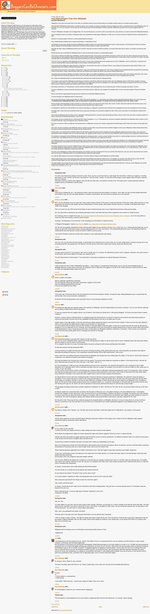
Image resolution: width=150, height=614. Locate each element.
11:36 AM (57, 535)
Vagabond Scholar (8, 133)
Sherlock (57, 304)
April (5, 91)
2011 (4, 97)
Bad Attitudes (4, 247)
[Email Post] (70, 165)
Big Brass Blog (4, 266)
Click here (3, 112)
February (6, 94)
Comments (6, 60)
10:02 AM (57, 237)
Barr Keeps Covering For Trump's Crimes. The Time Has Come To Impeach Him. (21, 152)
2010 (4, 98)
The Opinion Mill (5, 242)
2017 (4, 67)
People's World (5, 226)
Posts (4, 57)
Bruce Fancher (79, 224)
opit (56, 538)
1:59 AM (57, 584)
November (6, 78)
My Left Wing (4, 243)
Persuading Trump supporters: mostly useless (13, 178)
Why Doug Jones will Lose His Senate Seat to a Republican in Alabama (19, 157)
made (98, 99)
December (6, 76)
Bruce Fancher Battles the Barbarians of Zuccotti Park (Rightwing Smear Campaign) (105, 216)
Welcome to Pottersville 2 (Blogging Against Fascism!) (17, 170)
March (5, 92)
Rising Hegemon (7, 205)
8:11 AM (57, 260)
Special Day (5, 211)
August (6, 82)
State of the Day (5, 256)
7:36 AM (57, 247)
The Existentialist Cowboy (10, 181)
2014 (4, 72)
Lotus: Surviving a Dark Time (8, 237)
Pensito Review (7, 155)
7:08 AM (57, 197)
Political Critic (4, 253)
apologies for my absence (9, 161)
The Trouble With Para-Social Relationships (12, 125)
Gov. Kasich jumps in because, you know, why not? (14, 197)
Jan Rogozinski (59, 336)
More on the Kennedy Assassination (11, 202)
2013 (4, 73)
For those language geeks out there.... (11, 148)
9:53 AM (57, 272)
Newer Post (54, 606)
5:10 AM (57, 185)
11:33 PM (57, 404)
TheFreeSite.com (5, 265)
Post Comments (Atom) (65, 610)
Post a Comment (55, 604)
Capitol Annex (4, 251)
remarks (96, 119)
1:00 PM (57, 302)
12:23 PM (57, 413)
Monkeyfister (4, 236)
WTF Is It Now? (5, 267)
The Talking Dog (5, 252)
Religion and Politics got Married (10, 143)
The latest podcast (7, 139)
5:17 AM (57, 601)
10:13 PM (57, 524)
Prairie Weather (7, 191)
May (5, 87)
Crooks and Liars (22, 30)
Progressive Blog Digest (7, 261)
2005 (4, 106)
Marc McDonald (60, 425)
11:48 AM (57, 288)
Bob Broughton (59, 274)
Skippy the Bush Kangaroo (7, 240)
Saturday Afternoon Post (7, 233)
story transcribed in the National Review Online (102, 224)
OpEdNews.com (5, 255)
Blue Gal (5, 137)
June (5, 85)
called (127, 147)
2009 (4, 100)
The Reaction (30, 30)
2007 (4, 103)
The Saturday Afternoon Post (10, 165)
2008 (4, 101)
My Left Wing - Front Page (10, 216)
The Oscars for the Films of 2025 (10, 134)
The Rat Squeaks (5, 250)
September (6, 81)
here (13, 37)
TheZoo (5, 142)
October (6, 79)
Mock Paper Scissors (6, 231)
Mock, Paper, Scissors (9, 124)
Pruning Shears (7, 176)
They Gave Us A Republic (7, 245)
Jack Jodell (58, 188)
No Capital (3, 260)
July (5, 84)
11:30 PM (57, 496)
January (6, 95)
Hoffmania (3, 262)
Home (100, 606)
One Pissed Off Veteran (9, 201)
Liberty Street (6, 210)
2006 (4, 104)
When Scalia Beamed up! (8, 182)
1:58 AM (57, 567)
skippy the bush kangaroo (10, 160)
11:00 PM (57, 555)
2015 (4, 70)
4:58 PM (57, 333)
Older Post (146, 606)
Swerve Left (6, 146)
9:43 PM (57, 423)
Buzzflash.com (38, 30)
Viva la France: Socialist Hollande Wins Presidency (15, 89)
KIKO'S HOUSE (7, 151)
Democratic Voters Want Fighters (10, 120)
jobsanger (5, 119)
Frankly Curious (7, 218)
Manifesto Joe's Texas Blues (8, 228)
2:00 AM (57, 592)
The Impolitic (4, 235)
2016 (4, 69)
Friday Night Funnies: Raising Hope (11, 129)
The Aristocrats (5, 238)
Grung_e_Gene (59, 199)
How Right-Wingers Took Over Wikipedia (13, 88)
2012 (4, 75)
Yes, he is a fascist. (7, 193)
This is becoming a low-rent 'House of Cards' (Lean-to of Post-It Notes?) (19, 206)
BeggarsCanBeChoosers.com (11, 185)
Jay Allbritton (6, 214)
